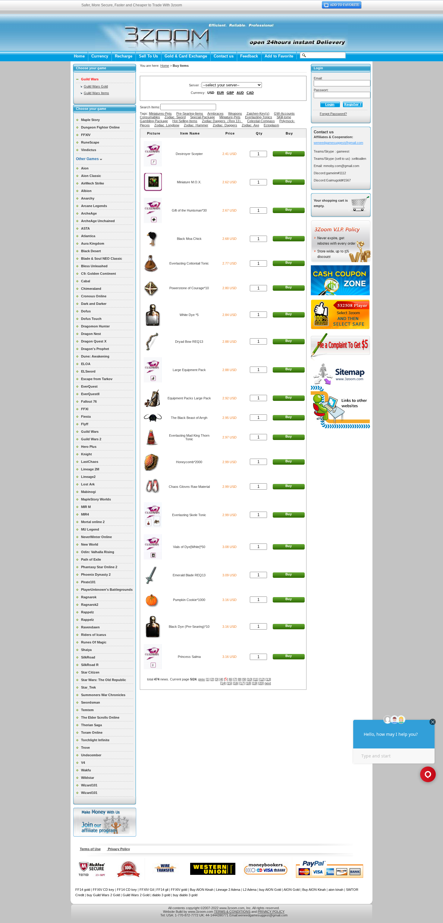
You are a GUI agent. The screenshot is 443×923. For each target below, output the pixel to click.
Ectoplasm (271, 125)
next (268, 683)
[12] (262, 679)
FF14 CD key (127, 889)
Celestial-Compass (261, 121)
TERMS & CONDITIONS (232, 911)
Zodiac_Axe (250, 125)
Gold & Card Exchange (186, 56)
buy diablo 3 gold (185, 895)
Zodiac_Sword (175, 117)
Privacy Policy (118, 849)
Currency (99, 56)
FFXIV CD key (103, 889)
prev (201, 679)
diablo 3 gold (161, 895)
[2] (212, 679)
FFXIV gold (179, 889)
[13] (268, 679)
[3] (216, 679)
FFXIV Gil (147, 889)
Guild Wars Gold (96, 86)
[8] (239, 679)
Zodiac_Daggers (225, 125)
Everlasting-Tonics (258, 117)
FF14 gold (82, 889)
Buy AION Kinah (201, 889)
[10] (249, 679)
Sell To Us (148, 56)
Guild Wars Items (96, 93)
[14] (223, 683)
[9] (244, 679)
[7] (235, 679)
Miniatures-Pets (160, 113)
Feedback (249, 56)
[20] (261, 683)
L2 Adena (249, 889)
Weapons (235, 113)
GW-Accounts (284, 113)
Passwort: (321, 90)
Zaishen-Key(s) (258, 113)
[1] (207, 679)
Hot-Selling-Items (184, 121)
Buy (288, 153)
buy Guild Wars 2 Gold (103, 895)
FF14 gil (162, 889)
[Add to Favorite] (342, 7)
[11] (255, 679)
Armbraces (215, 113)
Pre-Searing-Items (189, 113)
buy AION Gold (270, 889)
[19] (254, 683)
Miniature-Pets (229, 117)
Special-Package (202, 117)
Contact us (224, 56)
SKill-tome (284, 117)
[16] (235, 683)
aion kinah (335, 889)
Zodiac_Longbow (166, 125)
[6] (230, 679)
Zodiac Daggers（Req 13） (222, 121)
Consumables (150, 117)
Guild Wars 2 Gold (136, 895)
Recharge (123, 56)
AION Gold (292, 889)
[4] (221, 679)
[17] (242, 683)
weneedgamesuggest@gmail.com (338, 142)
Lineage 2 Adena (228, 889)
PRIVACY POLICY (271, 911)
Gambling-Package (154, 121)
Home (79, 56)
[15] (229, 683)
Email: (318, 78)
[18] (248, 683)
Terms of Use (90, 849)
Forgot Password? (333, 114)
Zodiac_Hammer (196, 125)
